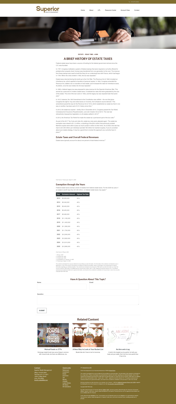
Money (65, 379)
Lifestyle (65, 381)
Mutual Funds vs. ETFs (53, 349)
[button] (91, 10)
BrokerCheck (112, 370)
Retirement (66, 370)
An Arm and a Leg (123, 349)
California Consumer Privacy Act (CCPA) (127, 382)
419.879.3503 (135, 2)
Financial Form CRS (86, 367)
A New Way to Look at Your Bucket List (88, 349)
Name (39, 282)
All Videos (65, 385)
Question (40, 294)
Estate (64, 374)
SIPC (108, 389)
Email (91, 282)
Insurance (65, 376)
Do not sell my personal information (116, 384)
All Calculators (67, 387)
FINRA (104, 389)
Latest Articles (67, 383)
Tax (64, 377)
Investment (66, 372)
